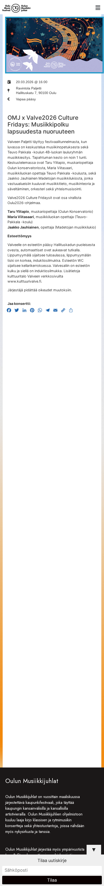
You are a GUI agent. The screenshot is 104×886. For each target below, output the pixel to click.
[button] (98, 7)
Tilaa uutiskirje (52, 860)
